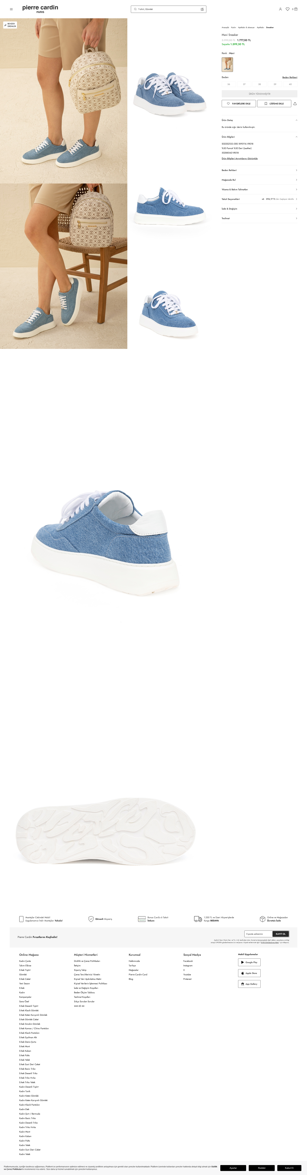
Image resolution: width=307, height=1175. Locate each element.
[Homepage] (40, 9)
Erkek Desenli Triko (28, 1073)
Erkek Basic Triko (27, 1068)
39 (275, 84)
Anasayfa (225, 27)
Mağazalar (134, 970)
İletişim (77, 965)
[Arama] (135, 9)
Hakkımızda (134, 961)
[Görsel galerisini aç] (63, 101)
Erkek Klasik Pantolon (29, 1032)
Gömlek (23, 974)
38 (259, 84)
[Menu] (11, 9)
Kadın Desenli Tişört (28, 1086)
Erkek (21, 988)
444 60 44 (79, 1006)
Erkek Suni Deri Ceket (29, 1064)
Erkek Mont (24, 1046)
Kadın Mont (24, 1131)
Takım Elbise (25, 965)
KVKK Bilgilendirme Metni (270, 942)
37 (244, 84)
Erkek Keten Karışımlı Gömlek (33, 1015)
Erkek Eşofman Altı (28, 1037)
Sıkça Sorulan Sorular (84, 1001)
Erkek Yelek (24, 1059)
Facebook (188, 961)
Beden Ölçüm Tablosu (84, 992)
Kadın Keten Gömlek (29, 1095)
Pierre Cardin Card (138, 974)
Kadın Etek (24, 1109)
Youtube (187, 974)
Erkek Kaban (25, 1050)
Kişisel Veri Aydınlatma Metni (87, 979)
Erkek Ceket (24, 979)
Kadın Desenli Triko (28, 1122)
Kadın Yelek (24, 1145)
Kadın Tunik (24, 1091)
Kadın (233, 27)
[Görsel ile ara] (202, 9)
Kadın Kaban (25, 1136)
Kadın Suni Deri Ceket (29, 1149)
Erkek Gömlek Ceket (28, 1019)
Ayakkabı (260, 27)
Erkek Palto (24, 1055)
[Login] (280, 9)
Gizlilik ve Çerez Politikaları (87, 961)
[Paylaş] (295, 103)
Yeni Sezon (24, 983)
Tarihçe (132, 965)
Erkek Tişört (24, 970)
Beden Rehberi (289, 77)
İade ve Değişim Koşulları (86, 988)
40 (290, 84)
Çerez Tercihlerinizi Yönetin (87, 974)
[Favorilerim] (287, 9)
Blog (131, 979)
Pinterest (187, 979)
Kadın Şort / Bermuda (29, 1113)
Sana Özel (24, 1001)
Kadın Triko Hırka (27, 1127)
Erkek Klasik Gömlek (29, 1010)
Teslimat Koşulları (82, 997)
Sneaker (270, 27)
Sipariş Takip (80, 970)
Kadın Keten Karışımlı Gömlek (33, 1100)
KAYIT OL (280, 934)
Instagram (188, 965)
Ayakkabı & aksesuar (246, 27)
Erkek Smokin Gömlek (29, 1023)
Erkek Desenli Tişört (28, 1006)
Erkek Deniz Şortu (27, 1041)
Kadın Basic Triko (27, 1118)
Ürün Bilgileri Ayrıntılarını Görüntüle (240, 158)
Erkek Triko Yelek (27, 1082)
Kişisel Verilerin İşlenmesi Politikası (90, 983)
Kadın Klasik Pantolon (29, 1104)
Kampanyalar (25, 997)
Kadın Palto (24, 1140)
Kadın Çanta (25, 961)
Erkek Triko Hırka (27, 1077)
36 (228, 84)
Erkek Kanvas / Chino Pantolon (34, 1028)
